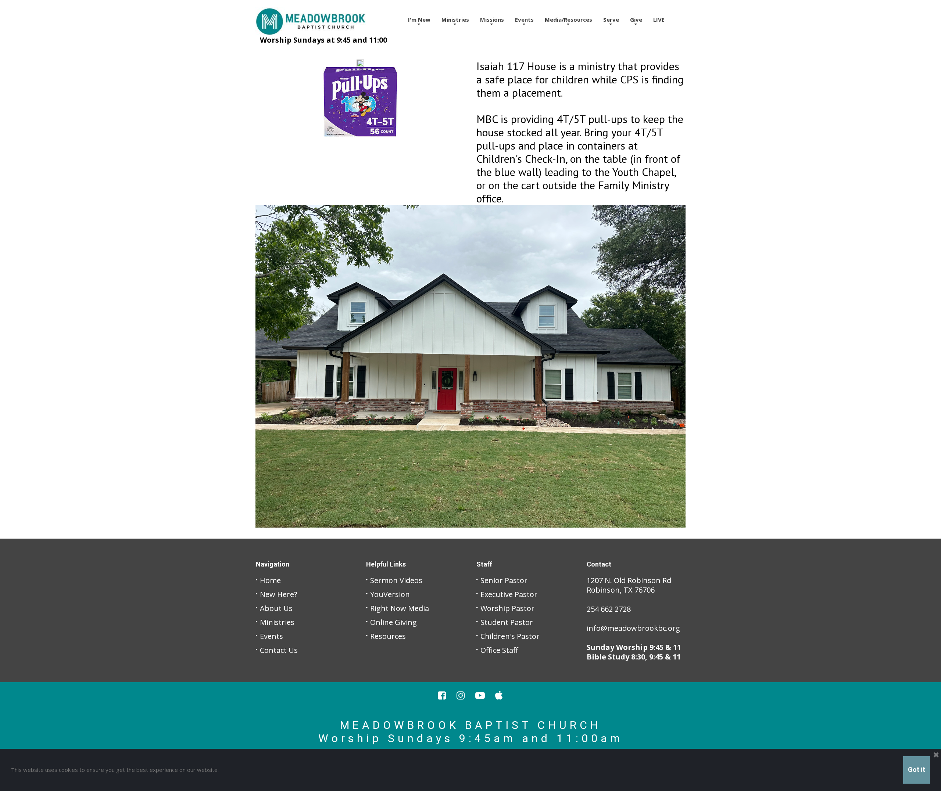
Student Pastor (506, 622)
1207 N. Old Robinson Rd (629, 580)
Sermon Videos (396, 580)
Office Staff (499, 650)
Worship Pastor (507, 608)
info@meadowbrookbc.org (633, 628)
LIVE (659, 19)
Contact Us (279, 650)
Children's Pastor (510, 636)
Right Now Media (399, 608)
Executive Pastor (508, 594)
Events (524, 19)
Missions (492, 19)
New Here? (278, 594)
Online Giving (393, 622)
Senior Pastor (503, 580)
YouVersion (390, 594)
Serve (611, 19)
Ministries (277, 622)
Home (270, 580)
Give (636, 19)
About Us (276, 608)
